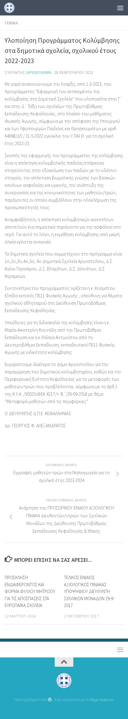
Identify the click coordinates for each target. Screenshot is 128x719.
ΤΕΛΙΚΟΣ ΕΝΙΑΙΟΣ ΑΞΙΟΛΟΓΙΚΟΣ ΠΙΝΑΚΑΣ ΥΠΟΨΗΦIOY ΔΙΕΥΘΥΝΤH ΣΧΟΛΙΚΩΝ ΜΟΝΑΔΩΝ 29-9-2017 (89, 591)
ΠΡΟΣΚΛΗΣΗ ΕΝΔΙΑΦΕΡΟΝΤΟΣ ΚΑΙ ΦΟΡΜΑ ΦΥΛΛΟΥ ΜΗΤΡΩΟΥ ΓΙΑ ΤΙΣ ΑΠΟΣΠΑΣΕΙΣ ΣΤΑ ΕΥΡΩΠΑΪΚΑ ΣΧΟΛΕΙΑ (30, 591)
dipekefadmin (38, 72)
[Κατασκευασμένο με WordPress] (50, 700)
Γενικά (11, 23)
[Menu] (120, 7)
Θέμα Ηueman (102, 699)
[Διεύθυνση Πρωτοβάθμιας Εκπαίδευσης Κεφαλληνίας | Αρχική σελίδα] (11, 7)
